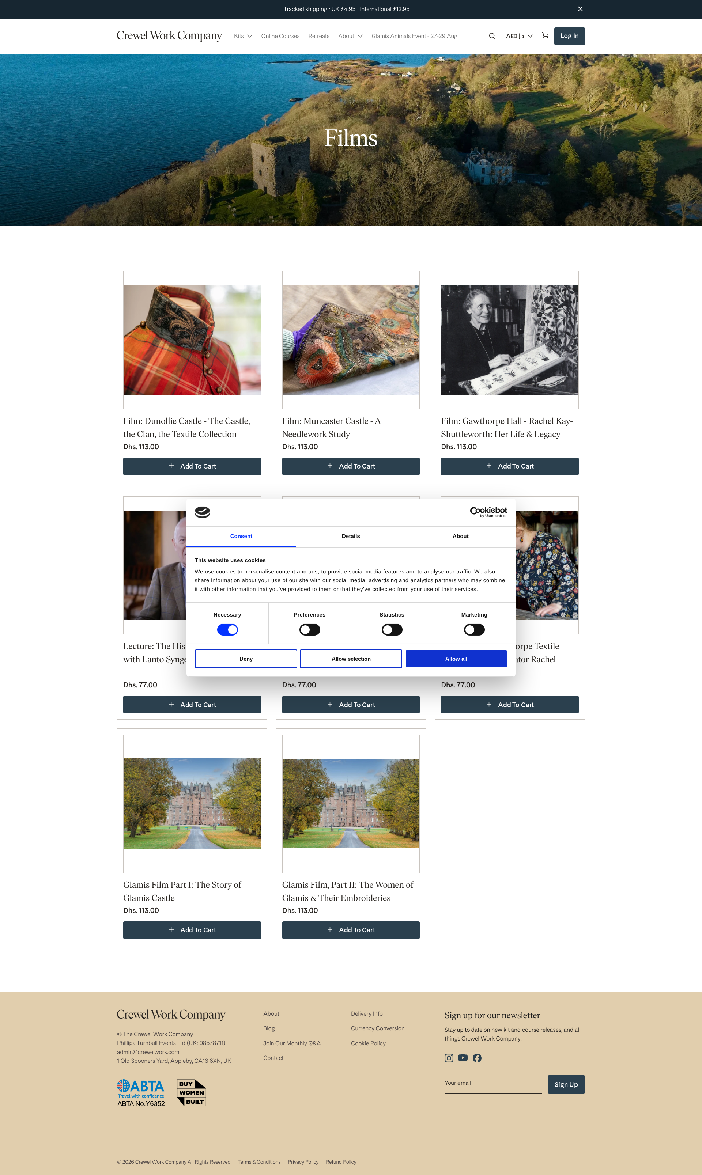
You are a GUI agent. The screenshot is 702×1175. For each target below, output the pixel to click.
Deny (246, 659)
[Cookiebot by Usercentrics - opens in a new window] (475, 512)
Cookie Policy (368, 1043)
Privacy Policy (303, 1162)
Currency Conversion (378, 1028)
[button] (492, 36)
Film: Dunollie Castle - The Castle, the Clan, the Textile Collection (186, 428)
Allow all (456, 659)
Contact (273, 1057)
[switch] (309, 630)
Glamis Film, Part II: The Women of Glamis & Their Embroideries (348, 892)
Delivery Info (367, 1013)
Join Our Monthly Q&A (292, 1043)
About (271, 1013)
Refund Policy (341, 1162)
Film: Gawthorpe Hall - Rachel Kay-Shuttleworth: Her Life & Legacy (507, 428)
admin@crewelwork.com (148, 1052)
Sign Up (566, 1084)
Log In (571, 38)
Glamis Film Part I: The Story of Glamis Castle (182, 892)
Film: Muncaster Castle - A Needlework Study (331, 428)
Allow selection (351, 659)
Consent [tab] (241, 536)
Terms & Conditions (259, 1162)
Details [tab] (351, 536)
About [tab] (461, 536)
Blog (269, 1028)
